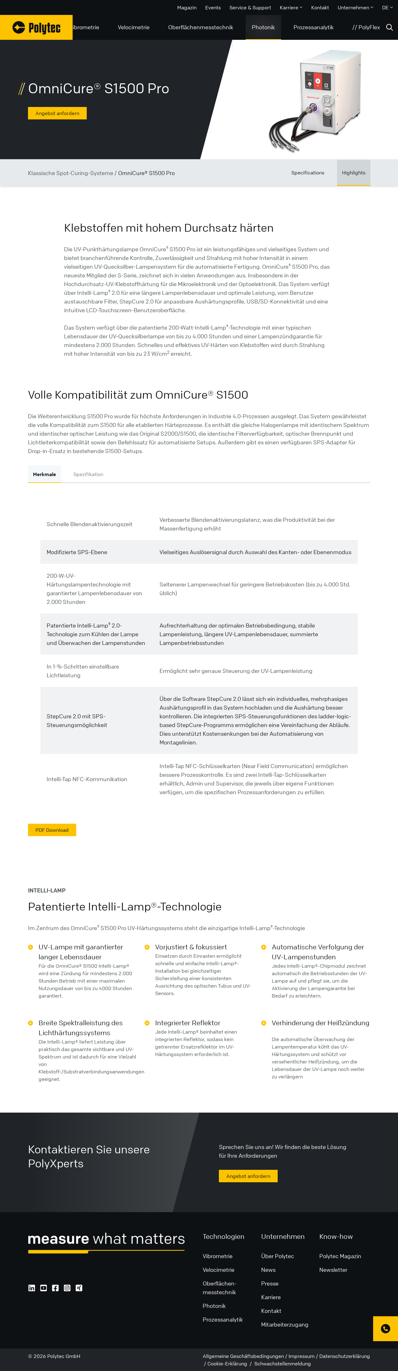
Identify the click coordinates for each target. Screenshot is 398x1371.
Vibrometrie (84, 27)
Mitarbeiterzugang (284, 1324)
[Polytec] (36, 27)
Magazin (187, 7)
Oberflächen (218, 1283)
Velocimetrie (134, 27)
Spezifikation (88, 474)
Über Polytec (277, 1256)
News (268, 1269)
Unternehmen (353, 7)
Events (213, 7)
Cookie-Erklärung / (230, 1363)
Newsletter (333, 1269)
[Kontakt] (385, 1328)
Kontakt (320, 7)
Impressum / (303, 1356)
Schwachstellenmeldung (282, 1363)
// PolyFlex (366, 27)
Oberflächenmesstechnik (200, 27)
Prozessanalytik (314, 27)
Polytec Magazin (340, 1256)
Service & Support (250, 7)
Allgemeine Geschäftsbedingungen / (245, 1356)
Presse (270, 1283)
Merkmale (44, 474)
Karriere (289, 7)
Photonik (263, 27)
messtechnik (219, 1292)
